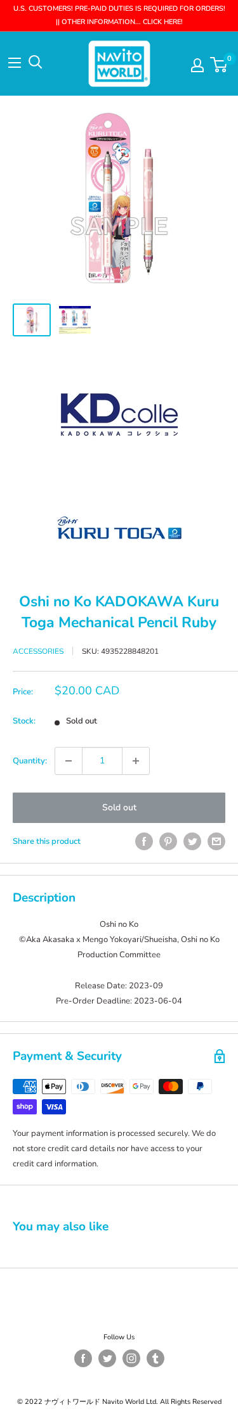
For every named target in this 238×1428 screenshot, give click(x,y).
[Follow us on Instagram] (131, 1358)
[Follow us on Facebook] (83, 1358)
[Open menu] (14, 63)
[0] (219, 64)
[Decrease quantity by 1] (68, 761)
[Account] (197, 65)
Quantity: (30, 761)
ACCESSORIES (38, 651)
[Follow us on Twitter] (107, 1358)
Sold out (119, 807)
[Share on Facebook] (144, 841)
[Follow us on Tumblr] (155, 1358)
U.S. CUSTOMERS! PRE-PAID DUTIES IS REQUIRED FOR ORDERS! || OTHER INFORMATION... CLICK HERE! (119, 15)
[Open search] (36, 62)
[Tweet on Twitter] (192, 841)
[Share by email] (216, 841)
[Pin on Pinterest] (168, 841)
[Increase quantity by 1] (135, 761)
